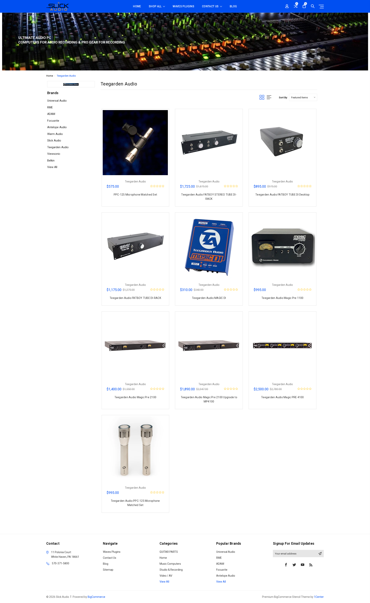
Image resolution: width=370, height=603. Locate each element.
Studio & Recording (171, 569)
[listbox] (303, 97)
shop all (155, 6)
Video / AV (166, 575)
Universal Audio (57, 100)
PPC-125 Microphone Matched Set (135, 194)
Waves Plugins (183, 6)
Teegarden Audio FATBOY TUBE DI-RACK (135, 297)
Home (137, 6)
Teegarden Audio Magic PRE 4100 (282, 397)
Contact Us (210, 6)
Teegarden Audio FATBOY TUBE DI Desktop (282, 194)
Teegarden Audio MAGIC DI (209, 297)
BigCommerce (96, 596)
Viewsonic (53, 154)
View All (52, 167)
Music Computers (170, 563)
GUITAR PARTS (169, 551)
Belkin (51, 160)
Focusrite (53, 120)
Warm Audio (55, 134)
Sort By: (283, 97)
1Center (319, 596)
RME (50, 107)
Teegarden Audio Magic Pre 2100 (135, 397)
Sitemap (108, 569)
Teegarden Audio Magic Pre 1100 (283, 297)
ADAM (51, 114)
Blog (233, 6)
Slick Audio (54, 140)
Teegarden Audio (58, 147)
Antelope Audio (57, 127)
